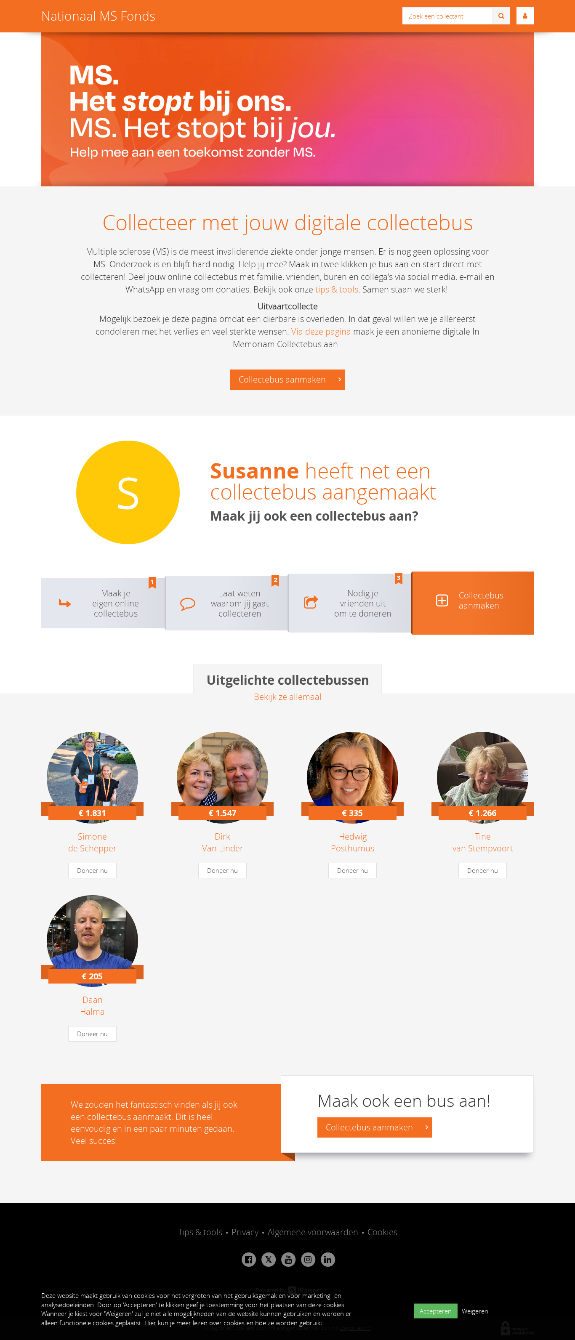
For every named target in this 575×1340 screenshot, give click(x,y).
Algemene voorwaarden (313, 1232)
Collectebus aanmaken (283, 379)
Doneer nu (92, 870)
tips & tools (336, 289)
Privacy (245, 1232)
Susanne (254, 470)
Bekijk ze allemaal (288, 696)
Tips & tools (200, 1232)
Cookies (382, 1232)
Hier (150, 1323)
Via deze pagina (321, 331)
